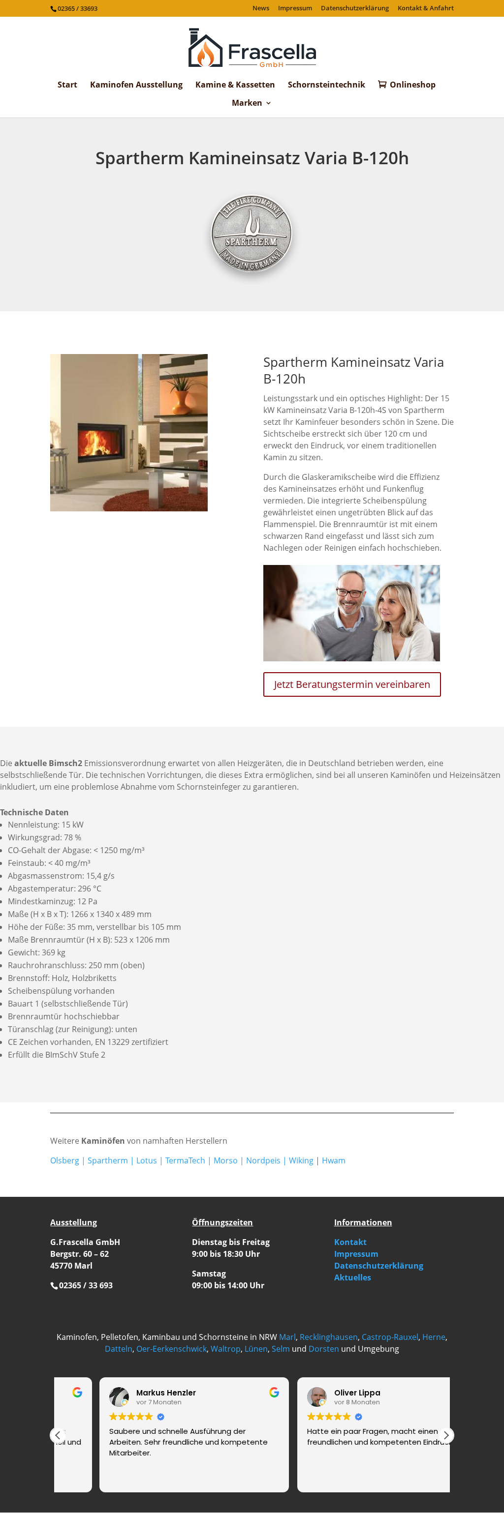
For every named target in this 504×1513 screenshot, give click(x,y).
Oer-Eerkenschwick (171, 1348)
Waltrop (226, 1348)
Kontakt (350, 1242)
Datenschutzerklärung (355, 8)
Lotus (146, 1160)
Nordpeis (263, 1160)
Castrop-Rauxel (390, 1337)
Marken (247, 103)
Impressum (295, 8)
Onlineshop (413, 85)
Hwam (334, 1160)
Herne (433, 1337)
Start (67, 85)
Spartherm (108, 1160)
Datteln (118, 1348)
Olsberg (64, 1160)
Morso (226, 1160)
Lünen (256, 1348)
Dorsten (324, 1348)
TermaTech (185, 1160)
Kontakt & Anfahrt (426, 8)
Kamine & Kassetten (235, 85)
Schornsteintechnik (326, 85)
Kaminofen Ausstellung (136, 85)
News (260, 8)
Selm (281, 1348)
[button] (446, 1435)
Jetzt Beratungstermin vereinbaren (352, 684)
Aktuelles (352, 1277)
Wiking (301, 1160)
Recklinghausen (329, 1337)
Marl (287, 1337)
